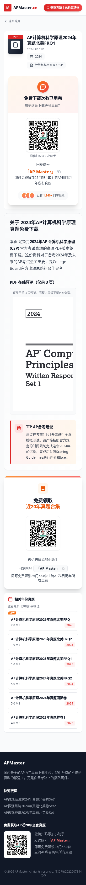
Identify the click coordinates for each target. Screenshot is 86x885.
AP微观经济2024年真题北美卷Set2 (30, 806)
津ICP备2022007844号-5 (61, 873)
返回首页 (14, 21)
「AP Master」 (40, 172)
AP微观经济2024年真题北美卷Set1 (30, 799)
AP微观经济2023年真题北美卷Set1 (30, 812)
